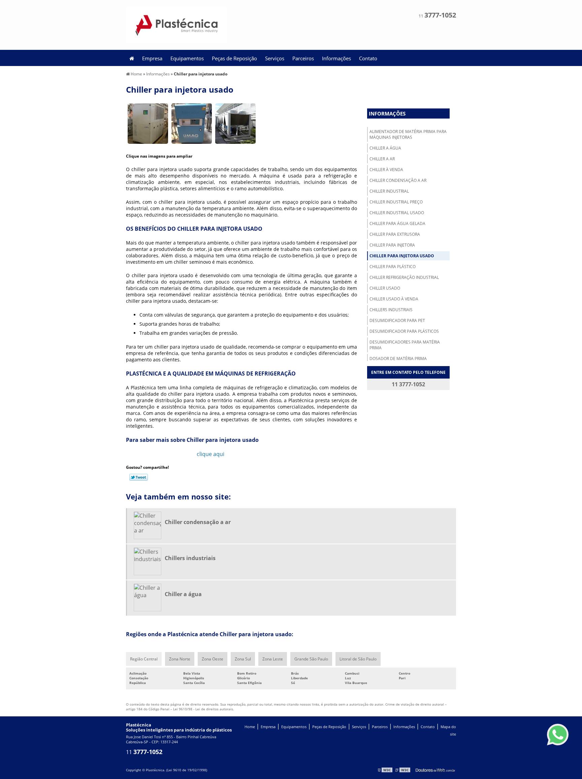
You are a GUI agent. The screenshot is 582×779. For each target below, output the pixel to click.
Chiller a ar (382, 159)
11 (437, 16)
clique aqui (210, 454)
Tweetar (138, 477)
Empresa (152, 58)
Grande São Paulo (311, 659)
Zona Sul (243, 659)
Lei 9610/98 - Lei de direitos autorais (203, 709)
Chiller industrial (389, 191)
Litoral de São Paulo (358, 659)
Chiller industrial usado (396, 213)
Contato (368, 58)
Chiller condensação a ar (397, 180)
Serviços (274, 58)
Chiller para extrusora (394, 234)
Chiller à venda (386, 169)
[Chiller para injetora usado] (148, 123)
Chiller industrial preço (396, 202)
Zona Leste (272, 659)
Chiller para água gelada (397, 223)
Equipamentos (187, 58)
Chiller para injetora (392, 245)
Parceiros (303, 58)
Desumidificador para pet (397, 320)
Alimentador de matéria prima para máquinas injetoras (408, 134)
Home (250, 726)
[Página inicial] (131, 58)
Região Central (144, 659)
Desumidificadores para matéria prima (404, 345)
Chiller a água (385, 148)
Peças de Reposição (234, 58)
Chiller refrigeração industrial (404, 277)
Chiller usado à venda (393, 299)
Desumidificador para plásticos (404, 331)
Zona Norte (179, 659)
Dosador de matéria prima (398, 358)
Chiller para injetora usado (401, 256)
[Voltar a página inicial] (176, 24)
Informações (336, 58)
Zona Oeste (212, 659)
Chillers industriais (391, 310)
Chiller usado (384, 288)
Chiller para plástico (392, 266)
